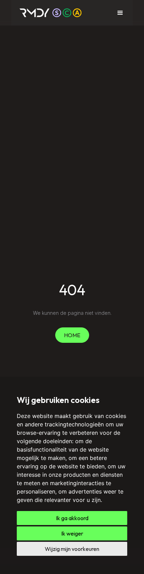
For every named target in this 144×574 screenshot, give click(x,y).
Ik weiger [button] (72, 533)
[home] (51, 12)
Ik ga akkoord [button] (72, 518)
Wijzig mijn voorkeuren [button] (72, 548)
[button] (120, 13)
